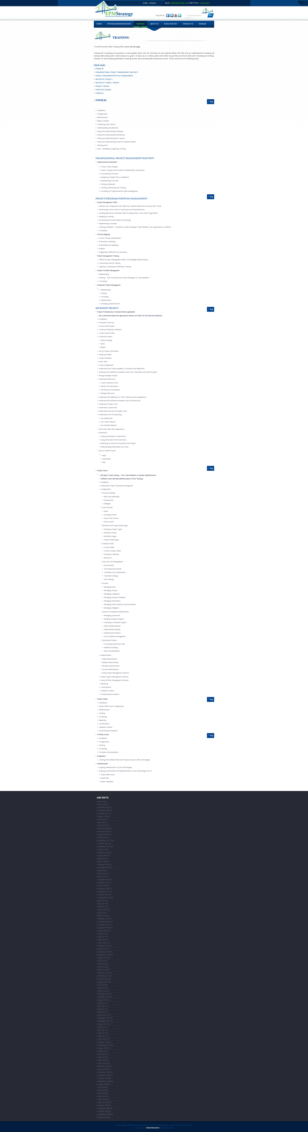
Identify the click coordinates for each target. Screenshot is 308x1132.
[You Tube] (176, 15)
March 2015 (102, 943)
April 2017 (102, 907)
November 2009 (104, 1075)
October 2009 (103, 1078)
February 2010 (103, 1066)
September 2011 (104, 1021)
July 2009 (101, 1087)
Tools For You (170, 24)
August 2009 (103, 1084)
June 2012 (102, 1006)
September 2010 (104, 1045)
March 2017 (102, 910)
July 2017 (101, 901)
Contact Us (188, 24)
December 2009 (104, 1072)
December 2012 (104, 997)
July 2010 (101, 1051)
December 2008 (104, 1108)
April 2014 (102, 967)
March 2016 (102, 916)
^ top (210, 102)
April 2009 (102, 1096)
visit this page (135, 47)
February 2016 (103, 919)
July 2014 (101, 961)
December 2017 (104, 892)
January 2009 (103, 1105)
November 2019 (104, 868)
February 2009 (103, 1102)
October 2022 (103, 843)
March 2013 (102, 991)
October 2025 (103, 813)
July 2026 (101, 801)
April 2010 (102, 1060)
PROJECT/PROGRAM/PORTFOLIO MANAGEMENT (114, 76)
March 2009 (102, 1099)
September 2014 (104, 955)
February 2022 (103, 852)
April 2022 (102, 849)
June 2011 (102, 1030)
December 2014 (104, 952)
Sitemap (152, 3)
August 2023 (103, 834)
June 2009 (102, 1090)
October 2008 (103, 1111)
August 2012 (103, 1000)
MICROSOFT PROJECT (104, 79)
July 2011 (101, 1027)
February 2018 (103, 889)
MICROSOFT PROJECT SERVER (107, 83)
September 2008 (104, 1114)
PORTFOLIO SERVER (103, 90)
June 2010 (102, 1054)
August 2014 (103, 958)
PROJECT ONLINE (102, 86)
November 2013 (104, 976)
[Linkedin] (172, 15)
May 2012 (102, 1009)
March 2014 (102, 970)
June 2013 (102, 988)
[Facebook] (168, 15)
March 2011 (102, 1039)
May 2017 (102, 904)
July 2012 (101, 1003)
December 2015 (104, 922)
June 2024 (102, 825)
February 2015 (103, 946)
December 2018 (104, 880)
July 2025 (101, 819)
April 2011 (102, 1036)
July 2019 (101, 871)
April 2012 (102, 1012)
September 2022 (104, 846)
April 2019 (102, 877)
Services (140, 24)
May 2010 (102, 1057)
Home (145, 3)
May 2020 (102, 858)
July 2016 (101, 913)
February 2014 (103, 973)
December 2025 (104, 807)
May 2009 (102, 1093)
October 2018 (103, 883)
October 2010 (103, 1042)
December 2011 (104, 1018)
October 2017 (103, 895)
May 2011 (102, 1033)
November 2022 (104, 840)
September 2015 (104, 928)
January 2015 (103, 949)
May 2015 (102, 937)
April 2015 (102, 940)
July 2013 (101, 985)
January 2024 (103, 831)
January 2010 (103, 1069)
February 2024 (103, 828)
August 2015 (103, 931)
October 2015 (103, 925)
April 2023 (102, 837)
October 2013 (103, 979)
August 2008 (103, 1117)
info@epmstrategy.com (179, 3)
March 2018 (102, 886)
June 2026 (102, 804)
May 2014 (102, 964)
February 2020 (103, 864)
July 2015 (101, 934)
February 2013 (103, 994)
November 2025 (104, 810)
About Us (154, 24)
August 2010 (103, 1048)
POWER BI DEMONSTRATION (119, 24)
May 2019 (102, 874)
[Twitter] (180, 15)
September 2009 (104, 1081)
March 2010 (102, 1063)
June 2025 (102, 822)
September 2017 (104, 898)
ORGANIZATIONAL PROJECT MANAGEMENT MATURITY (117, 72)
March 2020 (102, 861)
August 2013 (103, 982)
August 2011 (103, 1024)
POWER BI (99, 69)
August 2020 (103, 855)
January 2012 (103, 1015)
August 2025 (103, 816)
